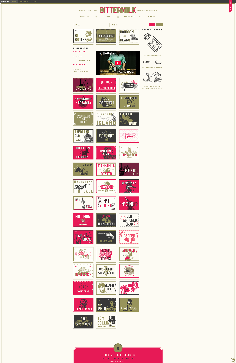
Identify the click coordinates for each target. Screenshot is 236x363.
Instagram (118, 359)
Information (129, 17)
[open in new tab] (5, 1)
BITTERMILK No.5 (84, 61)
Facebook (106, 359)
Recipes (107, 17)
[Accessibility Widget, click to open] (233, 360)
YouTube (130, 359)
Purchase (84, 17)
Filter (152, 24)
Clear (159, 24)
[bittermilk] (14, 1)
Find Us (151, 17)
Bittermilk (118, 10)
